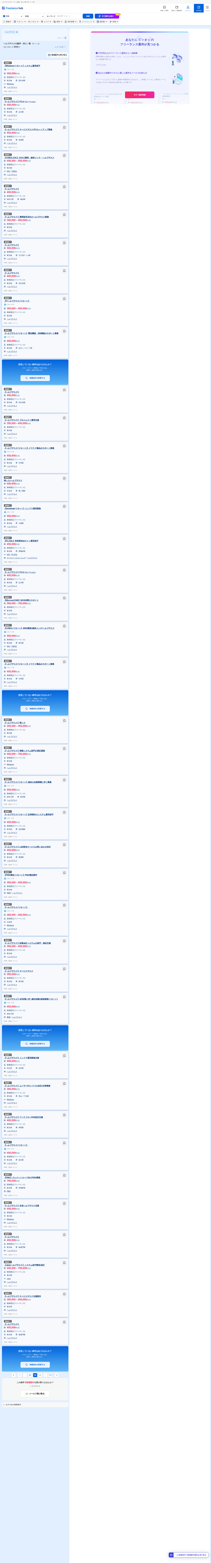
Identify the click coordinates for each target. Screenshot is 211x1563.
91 (40, 1375)
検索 (88, 16)
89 (30, 1375)
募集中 (8, 22)
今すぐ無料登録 (140, 95)
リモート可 (10, 69)
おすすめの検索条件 (13, 1405)
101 (50, 1375)
